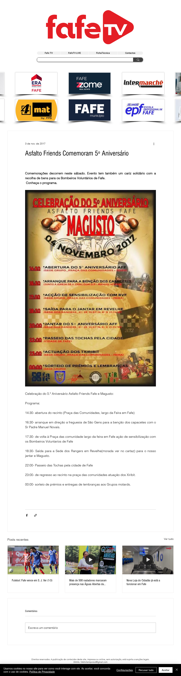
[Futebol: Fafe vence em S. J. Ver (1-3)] (33, 560)
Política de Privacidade (42, 671)
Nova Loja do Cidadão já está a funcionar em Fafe (143, 582)
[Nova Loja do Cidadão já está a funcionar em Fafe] (147, 560)
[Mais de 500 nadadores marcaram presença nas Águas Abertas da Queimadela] (90, 560)
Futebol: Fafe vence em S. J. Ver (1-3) (32, 580)
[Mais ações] (154, 143)
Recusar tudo (146, 670)
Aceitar (166, 670)
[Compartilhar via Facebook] (26, 515)
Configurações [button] (124, 670)
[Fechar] (177, 670)
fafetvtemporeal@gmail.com (94, 662)
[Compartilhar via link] (35, 515)
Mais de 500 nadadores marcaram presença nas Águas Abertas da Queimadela (88, 582)
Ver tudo (169, 539)
